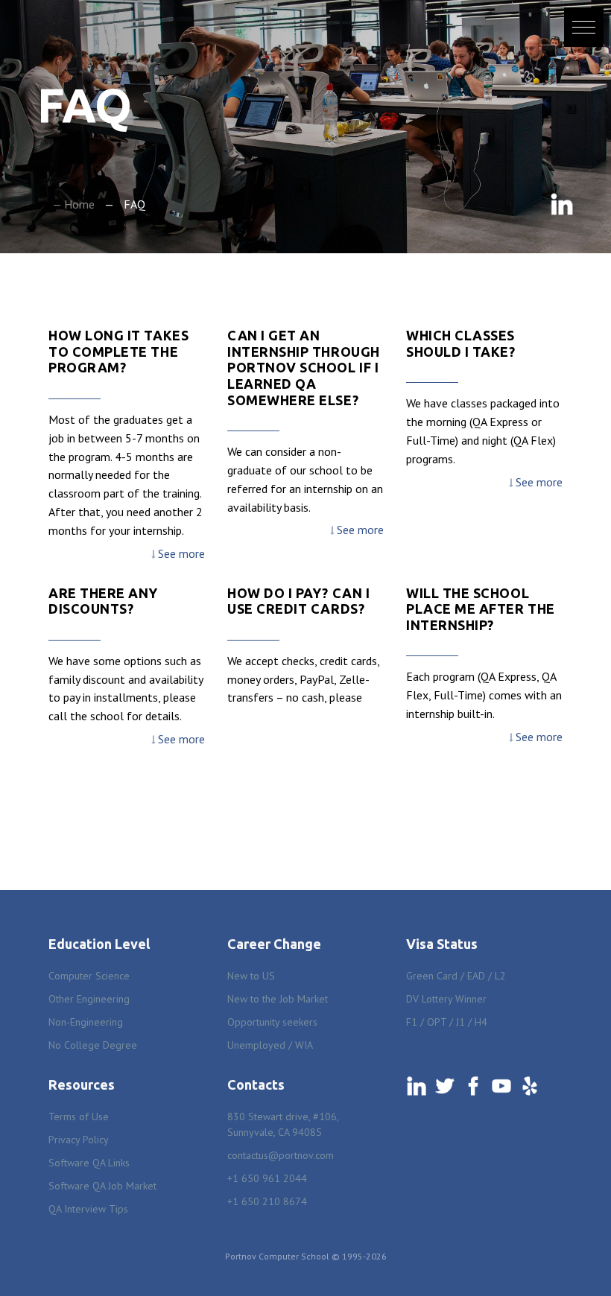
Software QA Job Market (102, 1185)
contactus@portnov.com (280, 1155)
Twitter (444, 1085)
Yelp (529, 1085)
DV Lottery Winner (446, 999)
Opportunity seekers (272, 1022)
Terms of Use (78, 1116)
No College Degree (92, 1045)
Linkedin (562, 204)
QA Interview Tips (88, 1209)
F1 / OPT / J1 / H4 (446, 1022)
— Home (73, 204)
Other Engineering (89, 999)
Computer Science (89, 975)
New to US (251, 975)
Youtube (501, 1085)
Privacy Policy (78, 1139)
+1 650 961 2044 (267, 1178)
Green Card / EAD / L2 (456, 975)
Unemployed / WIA (270, 1045)
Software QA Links (89, 1162)
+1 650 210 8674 (267, 1201)
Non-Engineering (85, 1022)
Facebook (472, 1085)
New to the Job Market (277, 999)
